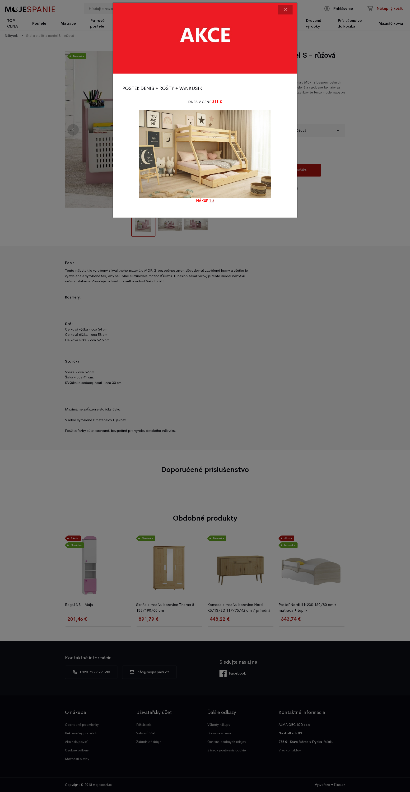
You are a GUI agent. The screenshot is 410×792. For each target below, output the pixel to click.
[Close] (285, 9)
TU (211, 200)
